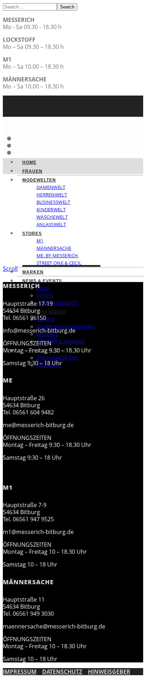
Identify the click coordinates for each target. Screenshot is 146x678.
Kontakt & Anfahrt (60, 341)
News (43, 288)
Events (45, 295)
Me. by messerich (57, 255)
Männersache (53, 248)
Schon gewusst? (57, 303)
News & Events (42, 280)
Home (29, 162)
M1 (40, 240)
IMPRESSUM (19, 672)
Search (67, 7)
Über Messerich (44, 312)
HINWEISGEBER (109, 672)
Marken (33, 272)
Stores (32, 233)
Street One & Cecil (59, 263)
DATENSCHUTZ (62, 672)
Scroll (10, 268)
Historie (46, 334)
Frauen (32, 171)
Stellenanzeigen (57, 358)
